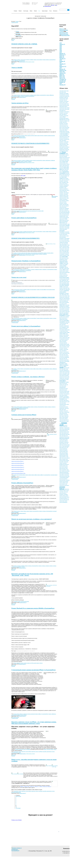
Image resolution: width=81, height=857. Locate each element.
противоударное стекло (62, 306)
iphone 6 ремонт (62, 222)
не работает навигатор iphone (63, 439)
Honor (31, 10)
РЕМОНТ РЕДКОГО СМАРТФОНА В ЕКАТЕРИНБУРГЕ (30, 143)
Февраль (62, 54)
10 (16, 807)
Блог (39, 10)
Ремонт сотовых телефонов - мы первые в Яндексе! (28, 376)
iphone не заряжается (65, 417)
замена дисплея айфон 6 (64, 133)
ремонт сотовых (65, 161)
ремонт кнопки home (66, 217)
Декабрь (62, 58)
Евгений (13, 99)
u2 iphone (67, 379)
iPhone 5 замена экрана (65, 169)
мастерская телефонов (62, 451)
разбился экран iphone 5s (62, 144)
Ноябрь (62, 61)
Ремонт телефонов (62, 152)
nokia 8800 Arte (67, 208)
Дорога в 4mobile (16, 67)
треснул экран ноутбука (64, 243)
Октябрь (62, 80)
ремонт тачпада (63, 354)
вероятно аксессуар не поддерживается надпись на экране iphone (64, 431)
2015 (60, 67)
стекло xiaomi (66, 123)
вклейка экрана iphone (62, 455)
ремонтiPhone (66, 494)
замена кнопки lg (61, 226)
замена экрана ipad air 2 (62, 421)
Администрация (14, 322)
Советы (60, 429)
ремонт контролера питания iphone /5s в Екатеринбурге (64, 137)
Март (61, 56)
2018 (60, 60)
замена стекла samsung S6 (65, 205)
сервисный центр (66, 370)
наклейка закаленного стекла (63, 465)
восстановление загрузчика (63, 276)
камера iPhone (63, 233)
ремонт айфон (65, 256)
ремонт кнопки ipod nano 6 (63, 401)
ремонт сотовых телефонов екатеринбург (63, 266)
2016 (60, 65)
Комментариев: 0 (22, 61)
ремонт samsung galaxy (62, 345)
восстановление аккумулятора (63, 388)
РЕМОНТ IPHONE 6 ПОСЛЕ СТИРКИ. (24, 44)
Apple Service (64, 280)
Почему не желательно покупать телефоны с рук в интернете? (31, 519)
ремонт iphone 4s (66, 312)
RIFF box (60, 174)
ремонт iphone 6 (65, 135)
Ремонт (20, 10)
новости (64, 358)
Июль (62, 77)
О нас (50, 10)
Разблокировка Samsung (62, 404)
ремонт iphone (62, 488)
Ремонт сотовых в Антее (62, 447)
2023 (60, 47)
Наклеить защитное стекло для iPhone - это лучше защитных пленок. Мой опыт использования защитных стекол (33, 722)
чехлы (60, 170)
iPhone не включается (62, 468)
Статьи (61, 31)
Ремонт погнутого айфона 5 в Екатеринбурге (25, 326)
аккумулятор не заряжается (63, 391)
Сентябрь (62, 79)
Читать (55, 749)
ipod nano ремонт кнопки (65, 213)
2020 (60, 50)
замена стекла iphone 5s (65, 302)
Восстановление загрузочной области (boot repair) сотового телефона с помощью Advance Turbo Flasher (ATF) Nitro (34, 169)
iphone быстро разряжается (64, 438)
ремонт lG (63, 102)
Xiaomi (35, 10)
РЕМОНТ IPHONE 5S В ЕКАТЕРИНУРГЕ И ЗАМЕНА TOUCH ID (33, 297)
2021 (60, 49)
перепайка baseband (62, 131)
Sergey (12, 40)
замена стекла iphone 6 (64, 175)
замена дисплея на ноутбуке (63, 136)
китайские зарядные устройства (63, 495)
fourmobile (67, 225)
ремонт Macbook (61, 285)
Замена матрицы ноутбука (19, 103)
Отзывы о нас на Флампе (16, 819)
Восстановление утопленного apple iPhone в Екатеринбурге (64, 186)
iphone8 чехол (66, 97)
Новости (61, 28)
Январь (62, 53)
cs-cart (60, 303)
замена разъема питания (62, 166)
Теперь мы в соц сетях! (18, 277)
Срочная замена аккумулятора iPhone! (23, 414)
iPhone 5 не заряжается (62, 459)
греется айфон (64, 251)
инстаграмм (67, 173)
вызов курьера (61, 366)
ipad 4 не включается (65, 452)
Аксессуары (25, 10)
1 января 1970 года (64, 247)
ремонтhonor (61, 216)
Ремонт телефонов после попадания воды (64, 242)
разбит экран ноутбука (66, 165)
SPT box (62, 156)
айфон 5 (65, 366)
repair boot (67, 94)
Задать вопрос (45, 10)
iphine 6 (60, 340)
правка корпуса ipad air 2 (63, 273)
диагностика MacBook (62, 162)
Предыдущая (18, 796)
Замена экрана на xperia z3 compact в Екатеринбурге (63, 183)
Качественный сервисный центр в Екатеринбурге (64, 362)
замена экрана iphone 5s (65, 128)
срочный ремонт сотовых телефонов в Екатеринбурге (64, 292)
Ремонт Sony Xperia (64, 303)
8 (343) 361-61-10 (66, 851)
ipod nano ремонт (64, 383)
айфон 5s (64, 269)
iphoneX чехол (64, 443)
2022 (60, 48)
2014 (60, 83)
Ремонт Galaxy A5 (66, 400)
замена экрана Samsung (65, 284)
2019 (60, 52)
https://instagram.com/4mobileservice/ (17, 283)
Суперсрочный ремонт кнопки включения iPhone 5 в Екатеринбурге (33, 670)
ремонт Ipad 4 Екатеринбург (65, 473)
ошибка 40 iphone (64, 294)
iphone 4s (65, 490)
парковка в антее (61, 384)
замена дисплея (65, 234)
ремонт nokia (61, 358)
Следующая (18, 808)
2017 (60, 62)
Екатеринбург (64, 182)
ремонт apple (63, 424)
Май (61, 74)
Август (62, 78)
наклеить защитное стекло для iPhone (22, 749)
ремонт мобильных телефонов (64, 200)
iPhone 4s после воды (66, 119)
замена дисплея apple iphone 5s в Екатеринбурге (63, 493)
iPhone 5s (64, 216)
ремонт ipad (61, 119)
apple (64, 289)
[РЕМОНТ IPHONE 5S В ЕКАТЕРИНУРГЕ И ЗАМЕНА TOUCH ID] (11, 300)
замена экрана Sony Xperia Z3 (63, 124)
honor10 (60, 302)
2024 (60, 45)
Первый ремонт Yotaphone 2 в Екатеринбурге (26, 261)
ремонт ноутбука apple (65, 174)
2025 (60, 43)
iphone (62, 268)
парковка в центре (64, 337)
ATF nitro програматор (63, 323)
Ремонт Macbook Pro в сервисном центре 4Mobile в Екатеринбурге (32, 608)
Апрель (62, 44)
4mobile (61, 367)
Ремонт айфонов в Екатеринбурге (22, 483)
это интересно (63, 327)
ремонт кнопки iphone (62, 434)
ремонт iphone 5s (64, 350)
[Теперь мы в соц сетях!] (12, 280)
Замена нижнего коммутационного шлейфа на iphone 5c (64, 329)
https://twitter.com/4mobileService (16, 282)
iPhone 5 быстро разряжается (65, 316)
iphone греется (61, 320)
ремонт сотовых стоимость (63, 418)
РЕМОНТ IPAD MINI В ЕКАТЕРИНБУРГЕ (25, 238)
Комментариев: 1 (23, 753)
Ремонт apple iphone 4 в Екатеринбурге (24, 217)
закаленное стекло (61, 208)
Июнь (61, 57)
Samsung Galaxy (61, 209)
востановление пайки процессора (63, 118)
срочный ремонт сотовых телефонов (64, 107)
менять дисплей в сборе (48, 749)
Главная (15, 10)
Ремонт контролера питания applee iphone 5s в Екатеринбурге (64, 252)
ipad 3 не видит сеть (66, 393)
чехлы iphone (63, 311)
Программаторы (63, 34)
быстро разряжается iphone (64, 277)
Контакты (55, 10)
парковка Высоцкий (62, 98)
